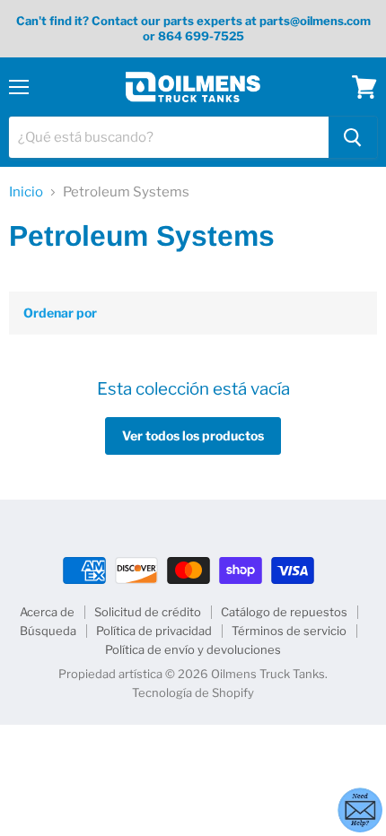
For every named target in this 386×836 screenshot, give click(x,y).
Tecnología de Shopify (193, 692)
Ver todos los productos (193, 435)
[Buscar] (353, 137)
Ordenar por (60, 313)
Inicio (26, 192)
